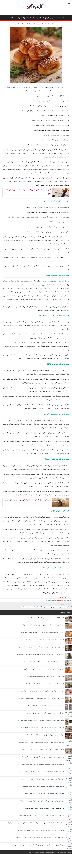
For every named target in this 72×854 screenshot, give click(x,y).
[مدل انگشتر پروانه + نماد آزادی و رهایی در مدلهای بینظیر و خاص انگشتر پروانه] (68, 629)
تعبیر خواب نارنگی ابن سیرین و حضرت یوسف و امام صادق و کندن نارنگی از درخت (43, 669)
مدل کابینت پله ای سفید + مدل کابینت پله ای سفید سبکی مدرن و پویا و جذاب (43, 750)
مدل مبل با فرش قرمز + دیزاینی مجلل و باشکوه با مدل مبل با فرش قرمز (45, 713)
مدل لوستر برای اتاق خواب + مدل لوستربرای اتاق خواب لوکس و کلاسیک (45, 684)
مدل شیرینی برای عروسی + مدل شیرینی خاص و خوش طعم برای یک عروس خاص (43, 632)
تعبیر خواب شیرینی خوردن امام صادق (36, 24)
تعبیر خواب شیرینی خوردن (58, 87)
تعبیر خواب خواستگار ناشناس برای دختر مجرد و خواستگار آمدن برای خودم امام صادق (42, 742)
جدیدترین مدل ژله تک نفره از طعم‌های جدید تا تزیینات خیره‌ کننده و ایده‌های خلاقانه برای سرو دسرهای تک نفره (35, 823)
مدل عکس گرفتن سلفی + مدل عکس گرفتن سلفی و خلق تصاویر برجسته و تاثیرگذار (42, 801)
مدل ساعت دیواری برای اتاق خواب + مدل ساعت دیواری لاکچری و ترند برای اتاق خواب (41, 830)
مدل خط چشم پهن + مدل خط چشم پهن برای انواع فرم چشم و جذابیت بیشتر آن (43, 640)
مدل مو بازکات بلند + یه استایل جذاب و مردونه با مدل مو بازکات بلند (46, 618)
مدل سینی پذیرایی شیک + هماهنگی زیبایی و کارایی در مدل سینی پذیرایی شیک (43, 764)
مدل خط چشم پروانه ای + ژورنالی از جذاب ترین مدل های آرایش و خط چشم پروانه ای (41, 691)
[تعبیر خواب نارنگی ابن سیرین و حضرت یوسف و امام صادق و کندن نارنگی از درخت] (68, 673)
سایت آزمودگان (10, 87)
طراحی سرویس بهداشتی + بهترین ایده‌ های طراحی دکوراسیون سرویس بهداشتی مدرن (42, 647)
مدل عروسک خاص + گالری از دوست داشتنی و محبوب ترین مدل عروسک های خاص (42, 815)
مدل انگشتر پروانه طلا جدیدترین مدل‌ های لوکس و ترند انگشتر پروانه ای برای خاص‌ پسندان (40, 845)
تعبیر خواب (62, 597)
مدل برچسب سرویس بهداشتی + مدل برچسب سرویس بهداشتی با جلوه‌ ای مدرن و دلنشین (40, 728)
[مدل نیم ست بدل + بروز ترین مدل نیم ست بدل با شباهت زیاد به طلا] (68, 739)
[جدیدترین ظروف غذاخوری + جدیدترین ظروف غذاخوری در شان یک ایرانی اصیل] (68, 666)
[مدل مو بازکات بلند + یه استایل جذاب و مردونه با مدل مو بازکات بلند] (68, 622)
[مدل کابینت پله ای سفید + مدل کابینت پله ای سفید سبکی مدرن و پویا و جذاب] (68, 754)
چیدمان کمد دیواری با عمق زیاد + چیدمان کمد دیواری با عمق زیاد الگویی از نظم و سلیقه (41, 706)
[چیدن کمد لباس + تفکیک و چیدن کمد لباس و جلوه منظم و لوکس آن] (68, 680)
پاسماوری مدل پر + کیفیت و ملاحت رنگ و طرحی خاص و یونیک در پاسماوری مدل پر (41, 720)
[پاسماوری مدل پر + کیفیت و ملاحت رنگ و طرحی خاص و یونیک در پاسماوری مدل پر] (68, 724)
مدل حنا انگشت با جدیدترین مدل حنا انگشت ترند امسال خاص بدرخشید (45, 808)
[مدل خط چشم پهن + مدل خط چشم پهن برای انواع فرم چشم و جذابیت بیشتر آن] (68, 644)
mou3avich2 (60, 600)
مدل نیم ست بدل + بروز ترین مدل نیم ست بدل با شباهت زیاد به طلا (46, 735)
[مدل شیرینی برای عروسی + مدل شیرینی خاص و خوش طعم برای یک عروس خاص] (68, 636)
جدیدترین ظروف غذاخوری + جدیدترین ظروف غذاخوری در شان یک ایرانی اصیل (43, 662)
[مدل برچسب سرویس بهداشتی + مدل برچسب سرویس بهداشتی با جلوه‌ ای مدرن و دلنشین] (68, 732)
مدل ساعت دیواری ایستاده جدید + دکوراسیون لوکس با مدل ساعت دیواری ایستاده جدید (41, 654)
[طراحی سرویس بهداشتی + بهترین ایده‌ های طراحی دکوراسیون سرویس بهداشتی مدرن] (68, 651)
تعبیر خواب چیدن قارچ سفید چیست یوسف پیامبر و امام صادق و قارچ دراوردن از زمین (41, 771)
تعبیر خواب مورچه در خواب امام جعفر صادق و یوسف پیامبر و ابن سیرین (28, 499)
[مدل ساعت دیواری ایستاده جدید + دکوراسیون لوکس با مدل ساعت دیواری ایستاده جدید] (68, 658)
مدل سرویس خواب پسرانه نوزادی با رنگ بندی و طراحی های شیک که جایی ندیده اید (45, 607)
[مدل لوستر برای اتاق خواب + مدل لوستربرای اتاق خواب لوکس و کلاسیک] (68, 688)
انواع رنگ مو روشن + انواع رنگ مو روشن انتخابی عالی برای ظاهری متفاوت (44, 793)
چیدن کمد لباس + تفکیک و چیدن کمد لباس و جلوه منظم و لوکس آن (46, 676)
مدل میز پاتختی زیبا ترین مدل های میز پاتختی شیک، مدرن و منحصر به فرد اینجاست (41, 779)
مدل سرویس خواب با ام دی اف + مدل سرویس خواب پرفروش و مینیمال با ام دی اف (42, 698)
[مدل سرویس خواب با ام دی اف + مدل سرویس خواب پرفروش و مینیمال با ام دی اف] (68, 702)
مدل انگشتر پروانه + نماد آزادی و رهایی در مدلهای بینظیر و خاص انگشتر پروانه (43, 625)
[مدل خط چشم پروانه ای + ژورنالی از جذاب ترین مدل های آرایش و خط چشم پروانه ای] (68, 695)
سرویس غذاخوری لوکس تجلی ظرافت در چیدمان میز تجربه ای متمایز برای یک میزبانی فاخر (40, 837)
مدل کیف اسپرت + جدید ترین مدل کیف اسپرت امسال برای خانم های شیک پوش (43, 786)
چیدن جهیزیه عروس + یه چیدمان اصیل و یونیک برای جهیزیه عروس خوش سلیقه (43, 757)
